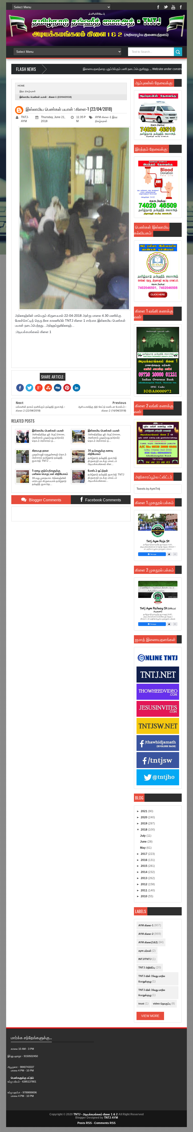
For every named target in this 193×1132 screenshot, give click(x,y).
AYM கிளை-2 (145, 933)
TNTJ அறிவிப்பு (146, 967)
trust (141, 1003)
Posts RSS (84, 1123)
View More (150, 1016)
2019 (144, 823)
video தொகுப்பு (162, 1003)
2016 (144, 860)
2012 (144, 884)
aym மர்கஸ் (144, 950)
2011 (144, 890)
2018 (144, 829)
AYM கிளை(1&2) (148, 942)
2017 (144, 854)
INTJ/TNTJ (144, 959)
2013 (144, 878)
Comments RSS (105, 1123)
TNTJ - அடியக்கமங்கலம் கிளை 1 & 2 (95, 1114)
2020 (144, 817)
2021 (144, 811)
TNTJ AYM (111, 1117)
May (143, 847)
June (143, 841)
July (143, 835)
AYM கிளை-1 (103, 117)
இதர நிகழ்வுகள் (28, 91)
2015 (144, 866)
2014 (144, 872)
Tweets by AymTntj (148, 488)
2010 (144, 896)
